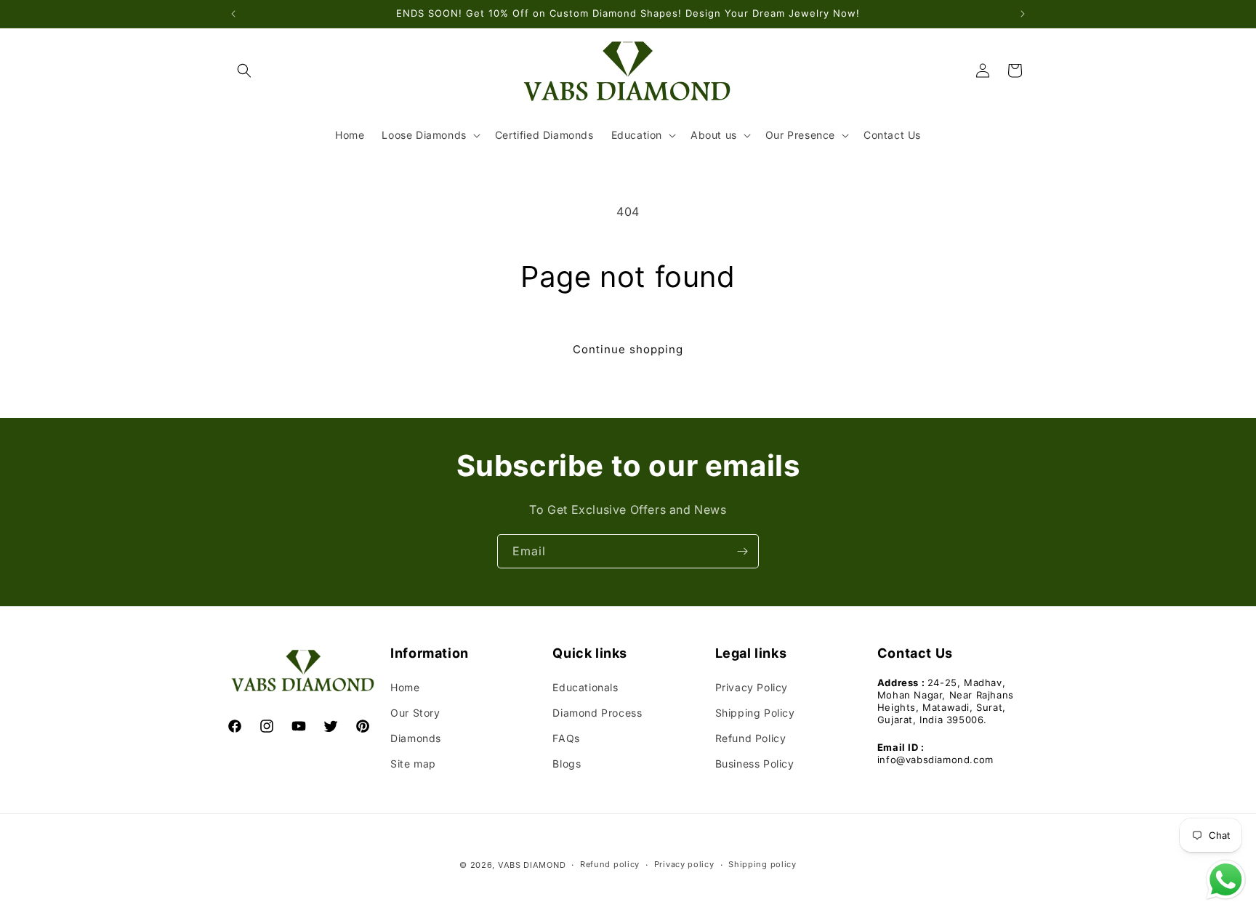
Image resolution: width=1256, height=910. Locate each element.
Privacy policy (684, 864)
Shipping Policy (755, 712)
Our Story (415, 712)
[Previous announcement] (233, 14)
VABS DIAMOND (531, 865)
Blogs (566, 763)
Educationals (585, 687)
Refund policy (610, 864)
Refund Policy (750, 738)
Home (404, 687)
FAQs (565, 738)
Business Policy (754, 763)
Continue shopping (628, 349)
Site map (413, 763)
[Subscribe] (742, 551)
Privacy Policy (751, 687)
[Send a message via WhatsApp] (1226, 880)
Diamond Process (597, 712)
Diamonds (415, 738)
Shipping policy (762, 864)
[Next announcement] (1023, 14)
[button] (244, 70)
